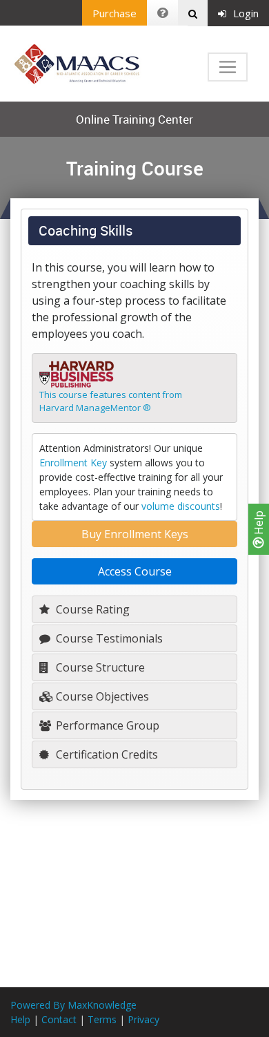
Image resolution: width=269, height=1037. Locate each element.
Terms (102, 1019)
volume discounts (180, 506)
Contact (59, 1019)
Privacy (143, 1019)
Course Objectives (101, 696)
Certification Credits (105, 754)
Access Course (135, 571)
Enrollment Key (73, 462)
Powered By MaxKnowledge (73, 1004)
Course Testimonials (108, 638)
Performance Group (106, 725)
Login (246, 13)
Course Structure (99, 667)
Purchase (114, 13)
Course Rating (91, 609)
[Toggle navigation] (228, 67)
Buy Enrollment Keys (134, 534)
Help (258, 524)
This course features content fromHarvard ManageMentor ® (110, 401)
